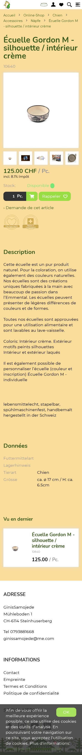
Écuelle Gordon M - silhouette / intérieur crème (53, 540)
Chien (57, 15)
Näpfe (36, 21)
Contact (11, 672)
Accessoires (13, 21)
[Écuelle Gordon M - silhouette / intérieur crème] (16, 548)
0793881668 (22, 631)
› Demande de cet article (28, 207)
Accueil (9, 15)
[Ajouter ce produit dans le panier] (32, 196)
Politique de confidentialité (31, 693)
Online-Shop (33, 15)
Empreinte (14, 679)
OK (66, 712)
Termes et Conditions (25, 686)
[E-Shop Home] (6, 4)
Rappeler (52, 196)
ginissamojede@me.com (28, 638)
